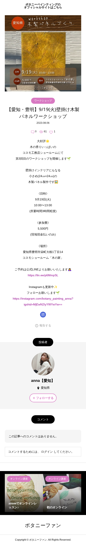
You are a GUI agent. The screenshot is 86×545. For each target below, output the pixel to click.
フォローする (45, 398)
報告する (45, 325)
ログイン (47, 451)
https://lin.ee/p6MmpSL (43, 275)
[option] (24, 493)
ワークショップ (43, 100)
